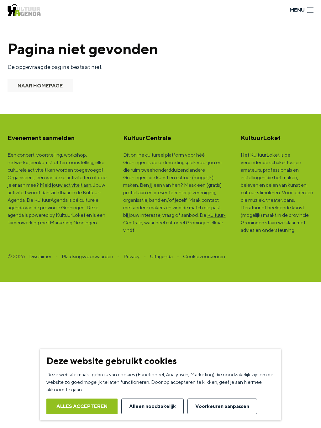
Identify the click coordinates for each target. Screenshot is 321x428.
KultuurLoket (265, 155)
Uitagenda (161, 256)
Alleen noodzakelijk (152, 406)
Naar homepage (40, 86)
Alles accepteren (82, 406)
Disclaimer (40, 256)
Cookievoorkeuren (204, 256)
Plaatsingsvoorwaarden (87, 256)
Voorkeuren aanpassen (222, 406)
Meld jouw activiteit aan (65, 185)
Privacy (131, 256)
